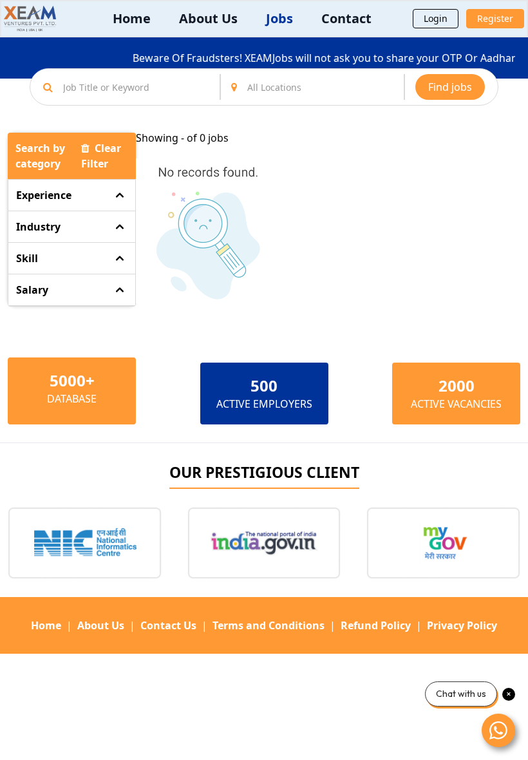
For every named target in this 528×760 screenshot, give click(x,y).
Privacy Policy (462, 625)
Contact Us (168, 625)
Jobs (279, 18)
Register (495, 18)
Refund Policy (376, 625)
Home (132, 18)
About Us (208, 18)
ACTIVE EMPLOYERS (264, 404)
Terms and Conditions (268, 625)
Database (72, 399)
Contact (346, 18)
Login (436, 18)
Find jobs (450, 87)
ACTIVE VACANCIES (456, 404)
